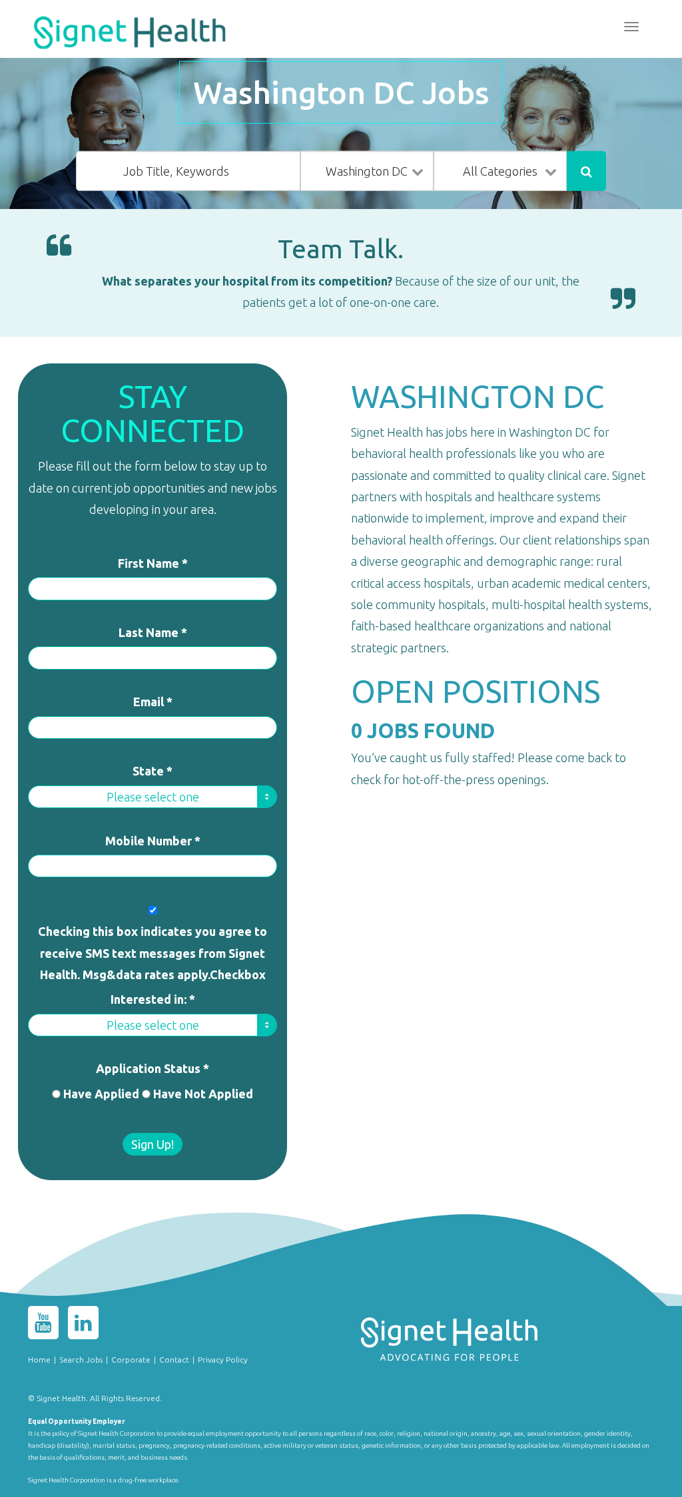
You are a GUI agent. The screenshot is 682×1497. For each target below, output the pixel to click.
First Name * (153, 563)
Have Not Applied (203, 1093)
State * (152, 770)
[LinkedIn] (83, 1325)
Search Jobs (81, 1359)
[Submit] (586, 171)
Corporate (131, 1359)
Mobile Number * (152, 840)
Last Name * (153, 632)
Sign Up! (152, 1144)
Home (39, 1359)
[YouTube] (43, 1325)
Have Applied (101, 1093)
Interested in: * (153, 999)
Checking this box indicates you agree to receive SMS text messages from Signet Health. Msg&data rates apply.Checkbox (152, 953)
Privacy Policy (223, 1359)
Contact (174, 1359)
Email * (152, 701)
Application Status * (152, 1068)
